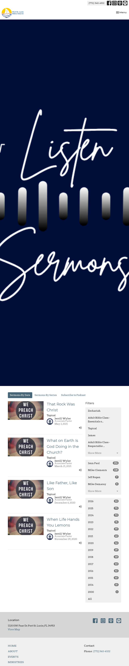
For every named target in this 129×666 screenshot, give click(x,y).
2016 (103, 571)
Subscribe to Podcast (73, 395)
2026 (103, 501)
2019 (103, 550)
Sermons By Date (20, 395)
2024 (103, 515)
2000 (103, 592)
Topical (92, 428)
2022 (103, 529)
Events (13, 656)
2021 (103, 536)
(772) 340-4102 (96, 3)
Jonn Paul (103, 463)
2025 (103, 508)
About (13, 651)
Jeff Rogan (103, 477)
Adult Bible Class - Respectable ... (99, 444)
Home (12, 645)
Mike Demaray (103, 484)
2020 (103, 543)
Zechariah (94, 410)
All (90, 599)
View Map (14, 629)
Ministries (16, 662)
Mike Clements (103, 470)
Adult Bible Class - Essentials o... (99, 419)
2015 (103, 578)
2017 (103, 564)
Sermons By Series (46, 395)
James (91, 435)
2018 (103, 557)
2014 (103, 585)
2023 (103, 522)
